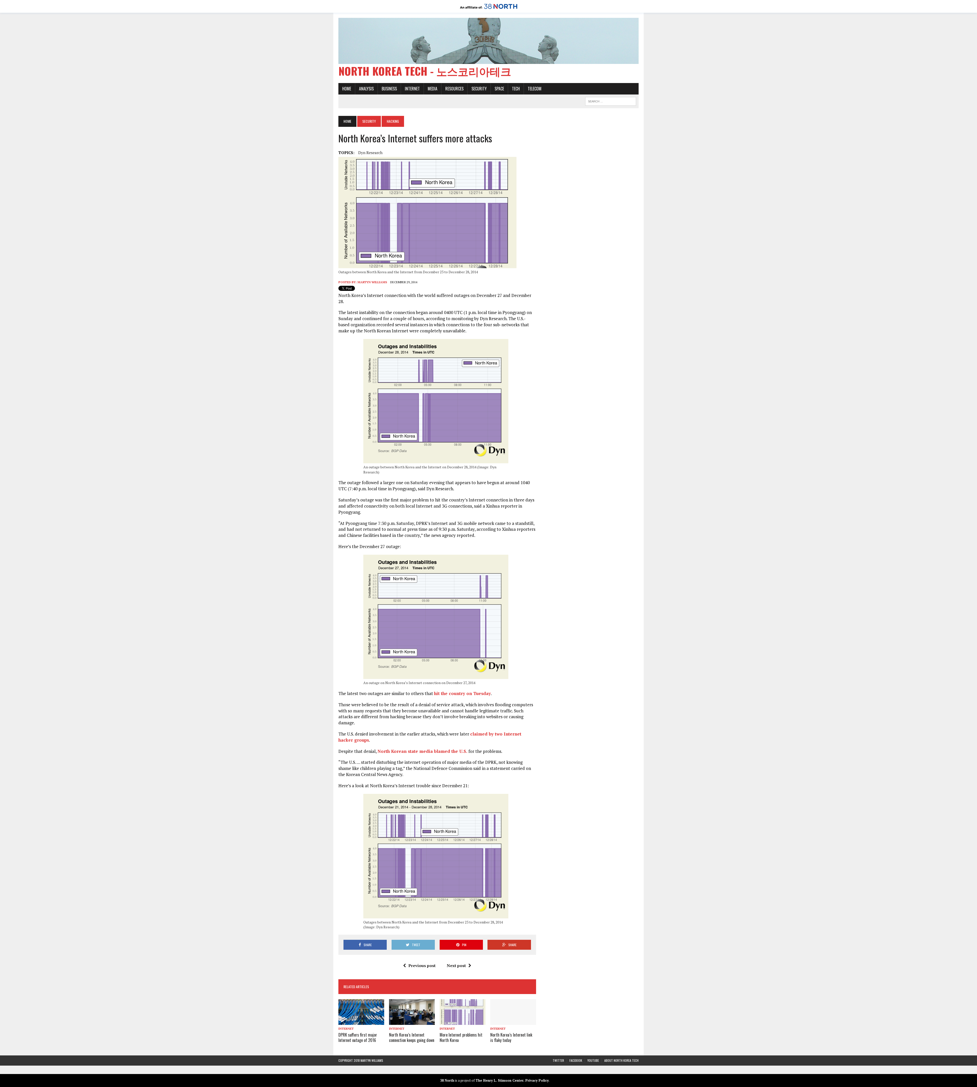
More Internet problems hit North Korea (461, 1037)
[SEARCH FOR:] (610, 101)
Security (479, 89)
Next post (456, 965)
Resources (454, 89)
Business (389, 89)
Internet (412, 89)
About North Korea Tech (621, 1060)
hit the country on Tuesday (462, 693)
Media (432, 89)
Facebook (575, 1060)
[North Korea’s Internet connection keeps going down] (412, 1021)
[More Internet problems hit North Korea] (462, 1021)
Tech (516, 89)
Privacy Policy (537, 1080)
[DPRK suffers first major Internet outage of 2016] (361, 1021)
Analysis (366, 89)
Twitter (558, 1060)
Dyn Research (370, 152)
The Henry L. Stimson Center (499, 1080)
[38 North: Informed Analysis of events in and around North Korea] (488, 9)
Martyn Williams (372, 282)
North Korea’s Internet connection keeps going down (411, 1037)
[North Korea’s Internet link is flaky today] (513, 1021)
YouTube (593, 1060)
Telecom (534, 89)
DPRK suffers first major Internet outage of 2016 (357, 1037)
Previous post (422, 965)
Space (499, 89)
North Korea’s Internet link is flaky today (511, 1037)
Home (346, 89)
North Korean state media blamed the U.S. (422, 751)
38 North (447, 1080)
